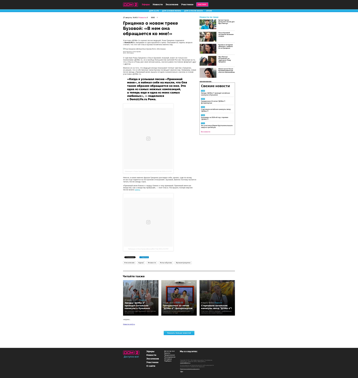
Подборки (168, 361)
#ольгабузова (166, 262)
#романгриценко (183, 262)
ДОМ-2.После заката (193, 11)
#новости (152, 262)
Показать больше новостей (179, 333)
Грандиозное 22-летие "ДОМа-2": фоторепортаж (213, 102)
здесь (137, 190)
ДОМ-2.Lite (154, 11)
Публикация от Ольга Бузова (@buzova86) (141, 249)
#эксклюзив (129, 262)
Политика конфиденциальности (190, 369)
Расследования (169, 357)
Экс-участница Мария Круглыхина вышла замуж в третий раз (217, 126)
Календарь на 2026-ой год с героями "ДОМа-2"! (214, 118)
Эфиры (146, 4)
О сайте (150, 366)
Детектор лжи (169, 351)
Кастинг (202, 4)
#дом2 (141, 262)
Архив (209, 11)
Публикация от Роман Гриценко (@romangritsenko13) (141, 171)
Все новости (205, 132)
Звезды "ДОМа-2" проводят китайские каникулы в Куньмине (215, 94)
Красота (167, 353)
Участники (187, 4)
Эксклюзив (172, 4)
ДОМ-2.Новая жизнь (171, 11)
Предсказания (169, 355)
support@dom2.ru (185, 363)
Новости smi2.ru (129, 324)
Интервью (168, 359)
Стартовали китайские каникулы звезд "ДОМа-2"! (216, 110)
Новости (158, 4)
